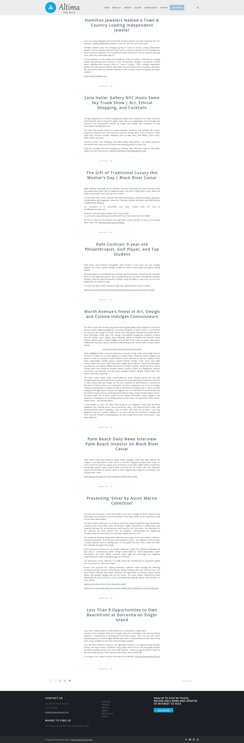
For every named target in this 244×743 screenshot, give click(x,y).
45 (65, 681)
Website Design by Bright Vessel (82, 740)
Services (105, 707)
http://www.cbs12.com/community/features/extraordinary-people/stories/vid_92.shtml (119, 290)
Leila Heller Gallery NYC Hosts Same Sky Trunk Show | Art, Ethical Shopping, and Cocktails (122, 102)
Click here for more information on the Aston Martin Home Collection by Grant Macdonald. (121, 588)
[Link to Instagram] (197, 740)
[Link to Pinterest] (193, 740)
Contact (105, 716)
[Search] (198, 7)
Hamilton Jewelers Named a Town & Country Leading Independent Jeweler (122, 25)
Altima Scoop (107, 713)
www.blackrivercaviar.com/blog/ (111, 222)
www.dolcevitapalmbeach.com (147, 656)
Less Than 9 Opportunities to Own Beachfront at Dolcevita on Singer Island (122, 614)
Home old (106, 701)
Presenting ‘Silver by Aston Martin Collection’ (122, 501)
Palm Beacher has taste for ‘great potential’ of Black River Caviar (110, 476)
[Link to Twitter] (189, 740)
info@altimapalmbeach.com (57, 712)
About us (106, 704)
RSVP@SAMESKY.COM (136, 151)
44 (60, 681)
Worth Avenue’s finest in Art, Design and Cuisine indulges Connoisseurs (122, 314)
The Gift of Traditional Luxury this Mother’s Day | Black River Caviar (122, 175)
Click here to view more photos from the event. (122, 349)
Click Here (155, 197)
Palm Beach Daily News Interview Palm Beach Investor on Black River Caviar (122, 443)
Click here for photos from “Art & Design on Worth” (105, 584)
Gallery (105, 710)
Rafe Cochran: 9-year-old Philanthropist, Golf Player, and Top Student (122, 249)
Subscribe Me (163, 710)
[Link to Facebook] (185, 740)
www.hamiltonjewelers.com (95, 76)
